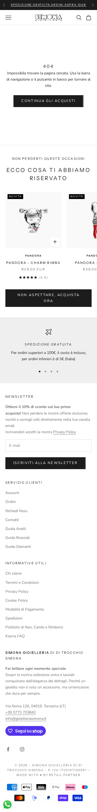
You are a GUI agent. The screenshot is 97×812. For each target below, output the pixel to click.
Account (12, 492)
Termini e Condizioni (22, 582)
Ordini (10, 501)
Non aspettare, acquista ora (49, 298)
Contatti (12, 519)
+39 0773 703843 (20, 712)
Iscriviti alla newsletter (45, 462)
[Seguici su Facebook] (8, 749)
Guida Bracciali (17, 537)
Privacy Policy (64, 432)
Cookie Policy (16, 600)
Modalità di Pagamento (24, 609)
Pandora (33, 256)
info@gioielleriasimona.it (25, 718)
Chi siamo (13, 573)
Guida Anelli (15, 528)
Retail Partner (65, 775)
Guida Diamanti (18, 546)
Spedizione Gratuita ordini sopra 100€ (48, 4)
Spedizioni (13, 618)
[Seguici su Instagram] (22, 749)
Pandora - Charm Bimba (33, 263)
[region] (48, 345)
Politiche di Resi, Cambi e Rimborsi (34, 627)
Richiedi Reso (16, 510)
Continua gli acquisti (48, 100)
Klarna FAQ (15, 636)
